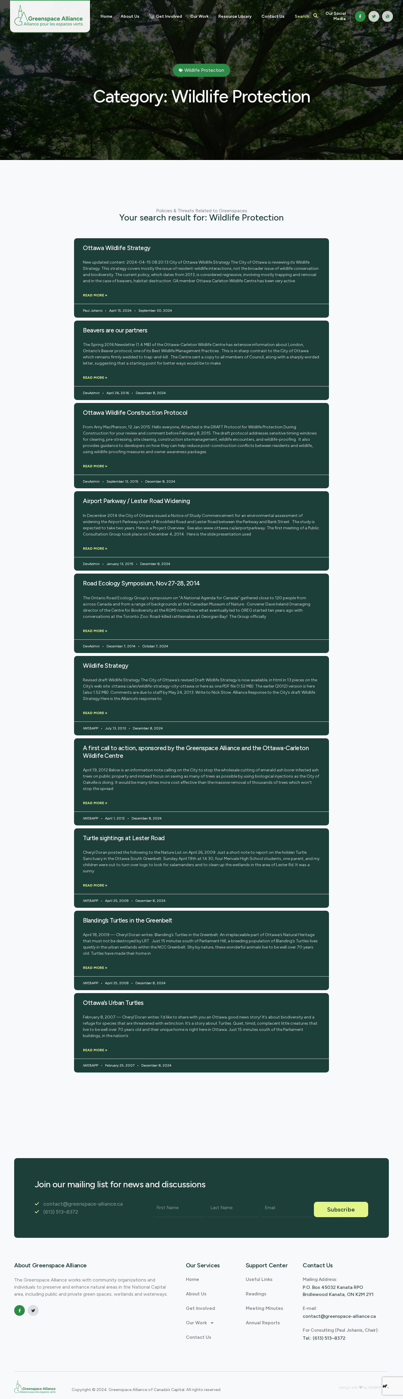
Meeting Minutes (264, 1308)
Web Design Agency (295, 1387)
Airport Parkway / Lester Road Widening (136, 501)
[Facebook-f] (360, 16)
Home (192, 1279)
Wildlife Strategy (105, 665)
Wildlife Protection (204, 70)
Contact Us (198, 1337)
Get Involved (200, 1308)
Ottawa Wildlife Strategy (116, 248)
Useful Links (259, 1279)
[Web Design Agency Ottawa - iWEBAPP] (385, 1386)
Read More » (95, 295)
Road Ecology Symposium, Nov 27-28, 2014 (141, 583)
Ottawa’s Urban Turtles (113, 1002)
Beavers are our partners (115, 330)
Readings (256, 1294)
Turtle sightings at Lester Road (124, 838)
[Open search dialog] (306, 16)
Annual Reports (263, 1322)
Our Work (196, 1322)
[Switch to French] (387, 16)
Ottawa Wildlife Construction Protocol (135, 412)
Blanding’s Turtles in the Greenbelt (127, 920)
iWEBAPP (374, 1387)
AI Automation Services (329, 1387)
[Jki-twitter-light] (373, 16)
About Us (196, 1294)
